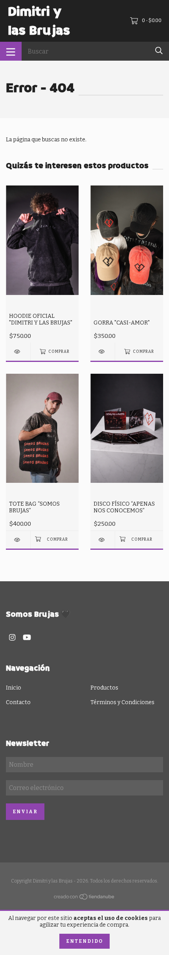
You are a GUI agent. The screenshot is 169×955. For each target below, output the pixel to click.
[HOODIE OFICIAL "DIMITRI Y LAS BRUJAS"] (18, 351)
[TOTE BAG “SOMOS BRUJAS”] (18, 540)
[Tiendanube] (84, 898)
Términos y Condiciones (122, 702)
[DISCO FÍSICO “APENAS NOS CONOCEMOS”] (102, 540)
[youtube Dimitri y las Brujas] (27, 637)
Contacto (18, 702)
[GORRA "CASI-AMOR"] (102, 351)
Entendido (84, 941)
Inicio (13, 687)
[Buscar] (159, 50)
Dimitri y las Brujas (39, 21)
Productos (104, 687)
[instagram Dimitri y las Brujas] (12, 637)
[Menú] (11, 51)
